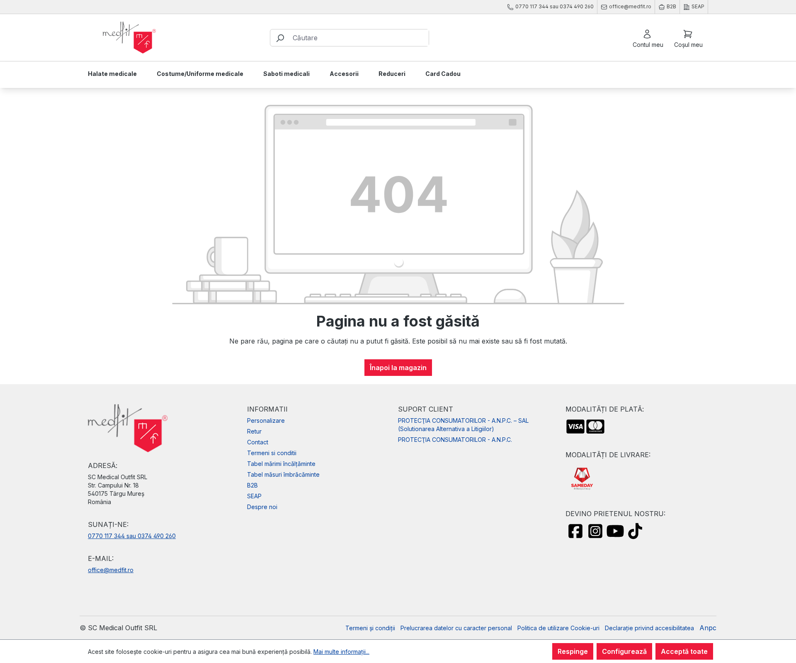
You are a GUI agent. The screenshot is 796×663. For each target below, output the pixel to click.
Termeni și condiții (370, 627)
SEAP (254, 496)
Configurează (624, 651)
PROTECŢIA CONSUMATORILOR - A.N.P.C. (455, 439)
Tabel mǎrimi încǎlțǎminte (281, 463)
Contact (257, 442)
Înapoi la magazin (398, 367)
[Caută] (279, 37)
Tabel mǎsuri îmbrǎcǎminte (283, 474)
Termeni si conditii (271, 452)
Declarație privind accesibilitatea (649, 627)
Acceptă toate (684, 651)
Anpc (707, 628)
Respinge (573, 651)
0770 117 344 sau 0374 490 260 (132, 535)
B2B (252, 485)
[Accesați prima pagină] (129, 38)
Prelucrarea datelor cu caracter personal (456, 627)
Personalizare (266, 420)
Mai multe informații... (341, 651)
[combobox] (359, 37)
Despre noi (262, 506)
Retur (254, 431)
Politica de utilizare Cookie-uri (558, 627)
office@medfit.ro (110, 569)
